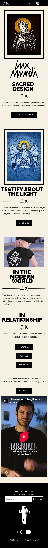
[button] (45, 3)
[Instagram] (37, 3)
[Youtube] (28, 532)
